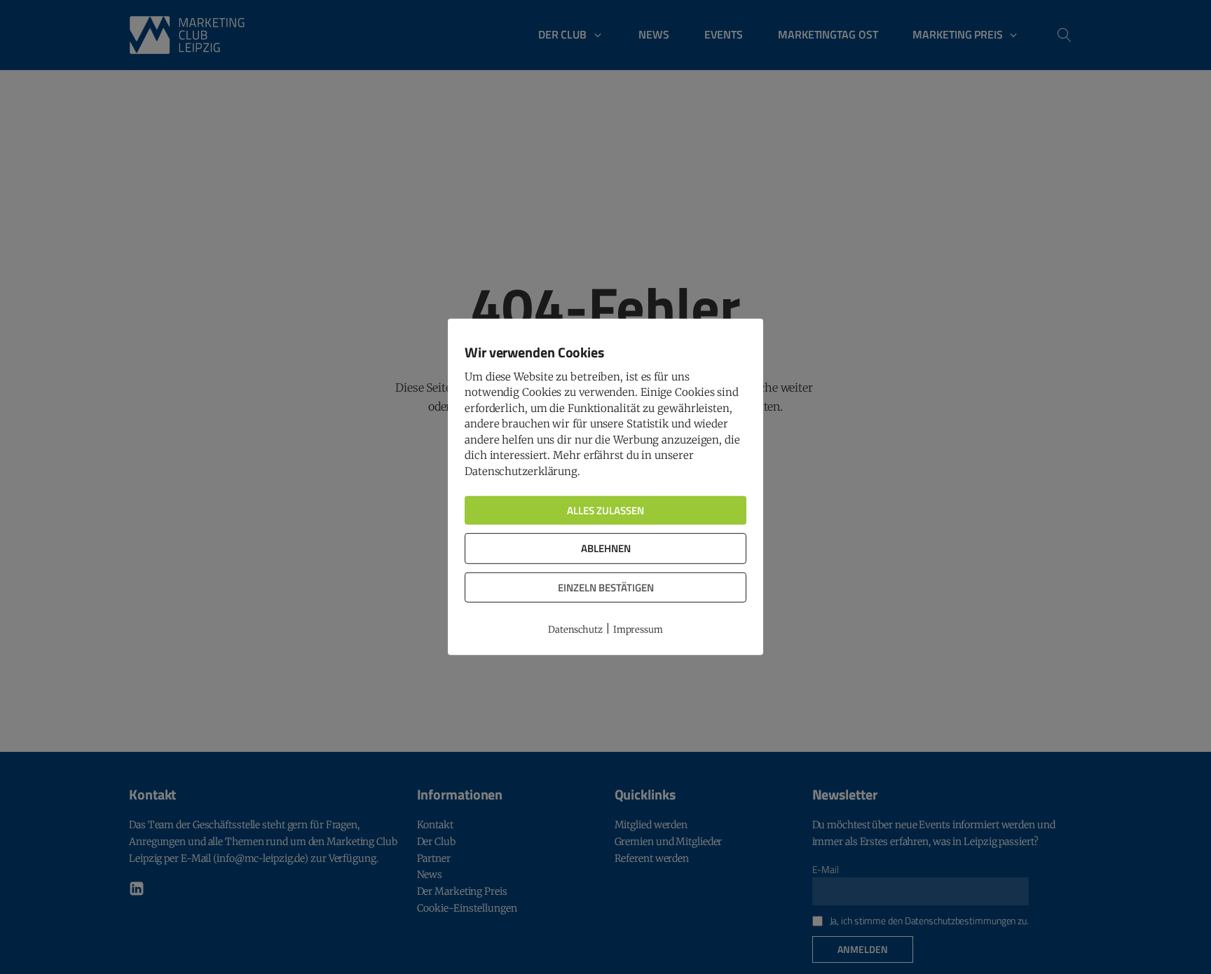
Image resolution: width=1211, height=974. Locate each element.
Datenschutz (575, 630)
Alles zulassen (605, 510)
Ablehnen (606, 549)
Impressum (638, 630)
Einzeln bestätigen (606, 587)
